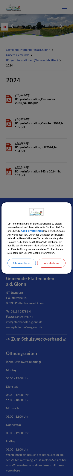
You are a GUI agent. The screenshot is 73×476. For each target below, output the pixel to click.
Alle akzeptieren (21, 262)
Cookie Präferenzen (32, 230)
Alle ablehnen (51, 262)
